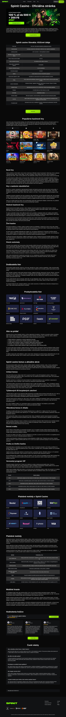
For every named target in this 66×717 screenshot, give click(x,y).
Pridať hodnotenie (54, 616)
